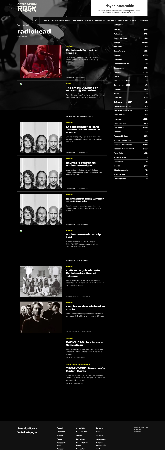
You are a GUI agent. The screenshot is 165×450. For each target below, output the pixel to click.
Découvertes (119, 68)
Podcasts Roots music (123, 145)
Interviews (118, 119)
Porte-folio (118, 153)
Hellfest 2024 (119, 115)
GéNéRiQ (118, 98)
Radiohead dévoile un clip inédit (83, 236)
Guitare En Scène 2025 (123, 106)
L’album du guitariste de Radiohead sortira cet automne (83, 273)
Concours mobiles (121, 64)
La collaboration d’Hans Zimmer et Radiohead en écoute (83, 129)
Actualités (69, 46)
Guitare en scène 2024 (123, 102)
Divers (116, 76)
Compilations (119, 51)
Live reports (119, 128)
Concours (118, 59)
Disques (74, 364)
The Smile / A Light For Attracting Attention (82, 89)
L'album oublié (120, 123)
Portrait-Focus (120, 157)
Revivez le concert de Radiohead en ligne (81, 164)
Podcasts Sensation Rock (124, 149)
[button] (36, 20)
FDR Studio (137, 429)
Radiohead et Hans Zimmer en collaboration (85, 200)
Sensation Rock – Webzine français (27, 430)
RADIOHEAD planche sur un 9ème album (85, 344)
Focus (116, 93)
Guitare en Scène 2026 (123, 111)
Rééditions (118, 162)
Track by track (119, 174)
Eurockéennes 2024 (122, 81)
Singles (117, 166)
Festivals (117, 89)
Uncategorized (120, 179)
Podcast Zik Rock (121, 136)
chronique (118, 47)
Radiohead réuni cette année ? (81, 52)
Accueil (117, 30)
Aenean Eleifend (120, 38)
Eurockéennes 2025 (122, 85)
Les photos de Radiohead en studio (85, 308)
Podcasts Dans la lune (122, 140)
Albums (68, 83)
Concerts (117, 55)
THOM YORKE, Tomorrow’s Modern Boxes (85, 370)
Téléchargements (84, 364)
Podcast (117, 132)
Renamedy (137, 431)
